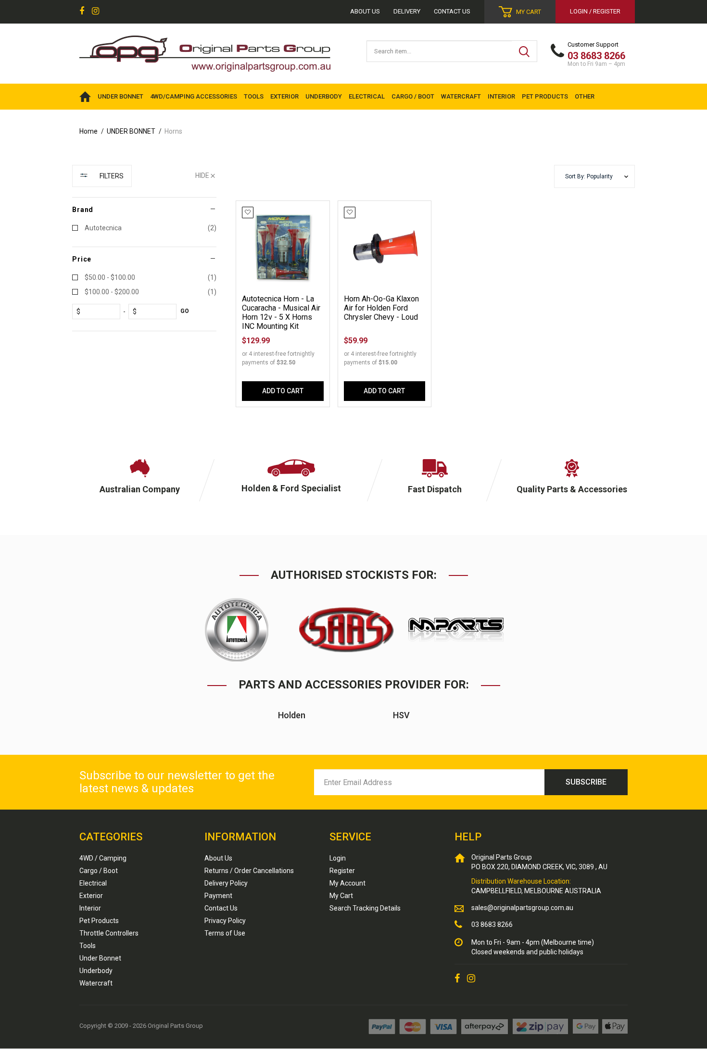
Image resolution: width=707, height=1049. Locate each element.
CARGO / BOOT (412, 96)
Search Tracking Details (365, 908)
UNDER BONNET (120, 96)
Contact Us (452, 11)
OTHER (584, 96)
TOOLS (254, 96)
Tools (87, 945)
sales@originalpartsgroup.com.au (522, 908)
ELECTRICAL (367, 96)
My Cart (341, 895)
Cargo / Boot (98, 870)
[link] (82, 11)
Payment (218, 895)
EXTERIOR (284, 96)
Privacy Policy (225, 920)
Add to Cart (282, 391)
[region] (144, 295)
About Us (218, 858)
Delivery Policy (226, 883)
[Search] (524, 51)
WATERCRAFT (461, 96)
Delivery (406, 11)
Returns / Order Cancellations (249, 870)
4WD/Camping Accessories (193, 96)
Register (342, 870)
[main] (435, 312)
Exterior (91, 895)
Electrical (93, 883)
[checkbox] (144, 228)
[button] (594, 176)
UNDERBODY (323, 96)
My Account (347, 883)
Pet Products (99, 920)
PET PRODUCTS (545, 96)
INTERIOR (501, 96)
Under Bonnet (100, 958)
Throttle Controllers (109, 933)
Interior (90, 908)
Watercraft (96, 983)
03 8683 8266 (492, 924)
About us (365, 11)
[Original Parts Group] (204, 50)
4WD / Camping (102, 858)
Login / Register (595, 11)
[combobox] (439, 51)
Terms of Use (224, 933)
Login (337, 858)
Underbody (96, 970)
